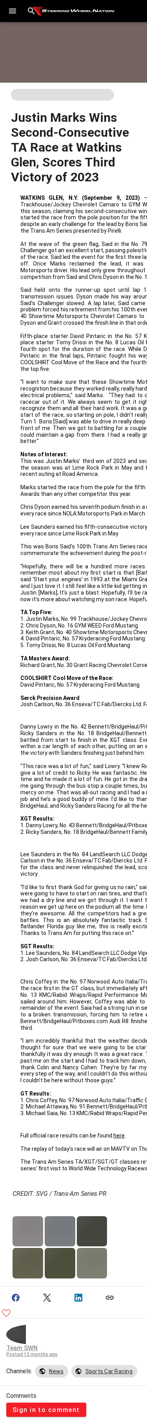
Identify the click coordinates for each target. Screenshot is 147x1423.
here (119, 1135)
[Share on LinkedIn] (78, 1297)
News (56, 1371)
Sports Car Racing (108, 1371)
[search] (31, 11)
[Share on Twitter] (47, 1297)
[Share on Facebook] (15, 1297)
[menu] (12, 11)
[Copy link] (109, 1297)
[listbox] (86, 1371)
